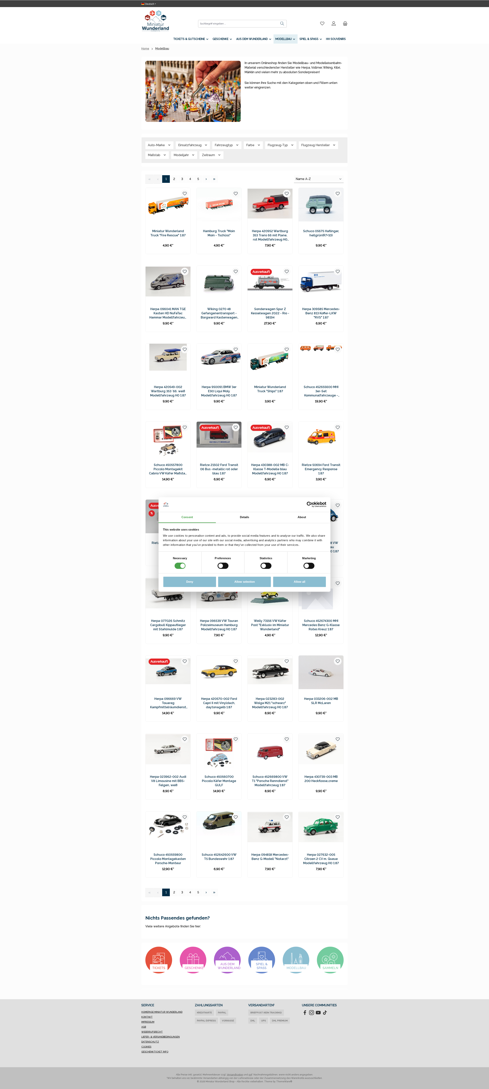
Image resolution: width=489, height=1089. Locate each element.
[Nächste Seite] (206, 179)
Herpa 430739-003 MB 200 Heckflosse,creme (321, 779)
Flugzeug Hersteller (315, 145)
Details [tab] (244, 517)
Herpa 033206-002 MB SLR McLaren (321, 701)
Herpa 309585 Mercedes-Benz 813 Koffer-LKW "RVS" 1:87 (321, 313)
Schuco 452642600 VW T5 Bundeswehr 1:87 (219, 857)
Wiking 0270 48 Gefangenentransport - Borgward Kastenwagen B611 (219, 313)
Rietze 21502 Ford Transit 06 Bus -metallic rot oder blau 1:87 (219, 469)
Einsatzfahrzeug (190, 145)
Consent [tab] (187, 517)
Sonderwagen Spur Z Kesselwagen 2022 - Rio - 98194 (270, 313)
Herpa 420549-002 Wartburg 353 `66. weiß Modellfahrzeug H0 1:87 (168, 391)
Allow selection (244, 581)
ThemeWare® (284, 1081)
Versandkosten (235, 1074)
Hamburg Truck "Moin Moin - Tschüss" (219, 233)
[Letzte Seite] (214, 179)
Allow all (299, 581)
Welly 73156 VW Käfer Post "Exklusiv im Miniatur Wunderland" (270, 625)
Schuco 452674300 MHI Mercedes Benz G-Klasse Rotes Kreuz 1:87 (321, 625)
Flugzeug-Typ (278, 145)
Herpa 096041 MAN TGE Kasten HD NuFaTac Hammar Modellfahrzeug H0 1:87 (168, 313)
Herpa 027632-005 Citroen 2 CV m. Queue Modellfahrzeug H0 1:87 (321, 859)
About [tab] (302, 517)
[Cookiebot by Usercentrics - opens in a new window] (309, 504)
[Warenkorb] (344, 23)
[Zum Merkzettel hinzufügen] (185, 193)
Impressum (147, 1022)
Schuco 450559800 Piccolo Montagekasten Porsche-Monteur (168, 859)
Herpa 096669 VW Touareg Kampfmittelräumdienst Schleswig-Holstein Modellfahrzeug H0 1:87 (168, 703)
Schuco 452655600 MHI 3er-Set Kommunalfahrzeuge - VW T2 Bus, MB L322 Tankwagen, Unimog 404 (321, 391)
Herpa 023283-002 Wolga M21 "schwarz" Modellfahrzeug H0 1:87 (270, 703)
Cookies (146, 1046)
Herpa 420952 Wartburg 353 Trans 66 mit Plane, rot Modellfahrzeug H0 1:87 (270, 235)
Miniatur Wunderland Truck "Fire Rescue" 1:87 (168, 233)
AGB (143, 1027)
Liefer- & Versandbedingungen (160, 1037)
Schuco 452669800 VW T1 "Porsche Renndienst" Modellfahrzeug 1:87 (270, 781)
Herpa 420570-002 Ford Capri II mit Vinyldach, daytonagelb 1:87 (219, 703)
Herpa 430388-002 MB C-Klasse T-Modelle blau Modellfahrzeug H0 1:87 (270, 469)
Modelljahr (181, 155)
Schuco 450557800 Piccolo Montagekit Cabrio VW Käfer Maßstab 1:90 (168, 469)
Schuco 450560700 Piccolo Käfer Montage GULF (219, 781)
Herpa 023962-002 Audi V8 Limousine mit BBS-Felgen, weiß (168, 781)
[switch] (223, 566)
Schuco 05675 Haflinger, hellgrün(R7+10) (321, 233)
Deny (189, 581)
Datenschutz (150, 1041)
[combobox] (238, 24)
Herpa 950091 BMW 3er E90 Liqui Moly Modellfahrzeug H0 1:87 (219, 391)
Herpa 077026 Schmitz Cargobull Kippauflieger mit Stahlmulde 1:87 (168, 625)
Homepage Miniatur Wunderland (161, 1012)
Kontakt (147, 1017)
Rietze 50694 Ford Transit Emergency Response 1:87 (321, 469)
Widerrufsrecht (152, 1032)
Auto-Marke (157, 145)
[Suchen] (282, 24)
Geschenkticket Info (154, 1051)
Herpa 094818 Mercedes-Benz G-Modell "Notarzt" (270, 857)
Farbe (250, 145)
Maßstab (154, 155)
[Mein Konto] (333, 23)
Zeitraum (209, 155)
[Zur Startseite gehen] (155, 20)
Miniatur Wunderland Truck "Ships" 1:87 (270, 389)
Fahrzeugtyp (224, 145)
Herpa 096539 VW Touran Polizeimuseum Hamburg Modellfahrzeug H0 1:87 (219, 625)
